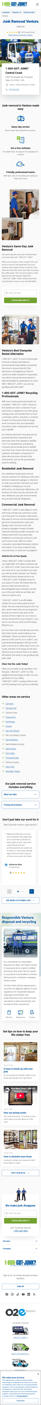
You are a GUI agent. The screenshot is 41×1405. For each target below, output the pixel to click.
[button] (37, 4)
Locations (6, 12)
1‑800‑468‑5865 (20, 1231)
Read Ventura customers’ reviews (21, 35)
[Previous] (9, 891)
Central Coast (29, 12)
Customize (20, 1401)
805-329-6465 (14, 89)
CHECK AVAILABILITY (20, 1221)
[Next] (31, 891)
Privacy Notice (22, 1396)
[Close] (38, 1373)
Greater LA (16, 12)
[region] (20, 1388)
